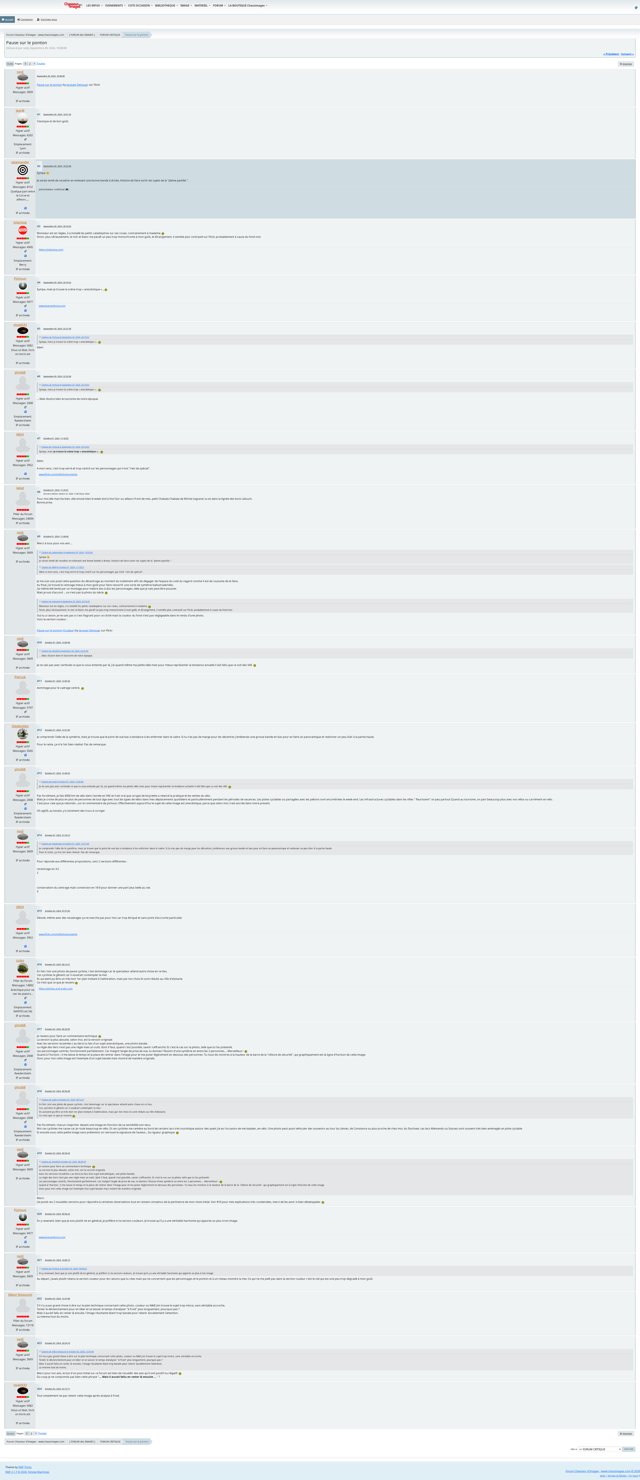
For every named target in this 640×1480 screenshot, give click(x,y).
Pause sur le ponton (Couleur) (55, 630)
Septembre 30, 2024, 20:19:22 (57, 282)
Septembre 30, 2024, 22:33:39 (57, 376)
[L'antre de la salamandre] (25, 208)
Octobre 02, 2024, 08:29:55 (57, 1029)
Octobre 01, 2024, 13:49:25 (57, 773)
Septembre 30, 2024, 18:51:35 (57, 114)
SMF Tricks (25, 1467)
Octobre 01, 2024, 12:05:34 (57, 681)
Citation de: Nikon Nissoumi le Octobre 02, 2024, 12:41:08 (68, 1351)
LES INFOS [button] (93, 5)
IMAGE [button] (185, 5)
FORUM (218, 5)
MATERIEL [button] (201, 5)
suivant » (627, 54)
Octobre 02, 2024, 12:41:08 (57, 1298)
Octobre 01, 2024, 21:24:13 (57, 835)
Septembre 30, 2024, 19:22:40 (57, 166)
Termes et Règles (617, 1475)
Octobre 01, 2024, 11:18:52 (55, 438)
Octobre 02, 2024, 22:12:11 (57, 1389)
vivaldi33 (20, 324)
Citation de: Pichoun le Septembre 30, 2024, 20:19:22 (65, 337)
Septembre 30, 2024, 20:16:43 (57, 226)
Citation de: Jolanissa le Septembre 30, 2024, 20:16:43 (66, 601)
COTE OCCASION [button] (139, 5)
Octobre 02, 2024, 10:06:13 (57, 1260)
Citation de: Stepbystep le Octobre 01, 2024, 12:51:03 (65, 843)
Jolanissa (20, 222)
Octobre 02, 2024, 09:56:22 (57, 1214)
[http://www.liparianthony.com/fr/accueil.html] (25, 311)
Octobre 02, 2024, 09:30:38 (57, 1091)
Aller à (574, 1449)
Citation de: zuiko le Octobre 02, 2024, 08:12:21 (63, 1099)
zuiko (20, 960)
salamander (20, 162)
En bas (10, 64)
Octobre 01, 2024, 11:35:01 (55, 490)
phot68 (20, 372)
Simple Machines (38, 1472)
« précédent (611, 54)
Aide (602, 1475)
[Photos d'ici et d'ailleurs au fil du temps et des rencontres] (25, 1003)
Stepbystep (20, 726)
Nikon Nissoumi (20, 1294)
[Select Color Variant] (636, 8)
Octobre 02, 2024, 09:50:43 (57, 1153)
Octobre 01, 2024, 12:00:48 (57, 642)
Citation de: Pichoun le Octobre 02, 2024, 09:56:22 (64, 1268)
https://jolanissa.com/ (51, 249)
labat (20, 488)
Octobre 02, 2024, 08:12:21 (57, 964)
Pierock (20, 677)
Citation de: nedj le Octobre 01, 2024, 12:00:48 (62, 781)
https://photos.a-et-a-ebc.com (55, 988)
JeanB (20, 110)
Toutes (41, 63)
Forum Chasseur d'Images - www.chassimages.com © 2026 (603, 1471)
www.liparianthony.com (52, 305)
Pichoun (20, 278)
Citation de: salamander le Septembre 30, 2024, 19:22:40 (67, 552)
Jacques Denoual (77, 85)
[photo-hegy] (25, 412)
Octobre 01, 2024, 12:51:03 (57, 730)
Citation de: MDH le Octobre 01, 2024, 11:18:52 (63, 567)
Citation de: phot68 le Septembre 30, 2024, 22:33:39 (65, 651)
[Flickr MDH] (25, 474)
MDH (20, 434)
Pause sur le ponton (49, 85)
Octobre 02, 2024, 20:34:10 (57, 1343)
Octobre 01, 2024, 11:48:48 (55, 536)
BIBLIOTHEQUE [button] (165, 5)
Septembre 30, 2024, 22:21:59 (57, 328)
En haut (11, 1433)
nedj (20, 72)
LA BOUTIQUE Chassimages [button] (246, 5)
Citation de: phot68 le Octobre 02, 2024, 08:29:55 (64, 1161)
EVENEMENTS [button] (114, 5)
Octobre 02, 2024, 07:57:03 (57, 911)
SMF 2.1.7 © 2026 (16, 1472)
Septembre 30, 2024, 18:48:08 (51, 76)
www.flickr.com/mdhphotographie (58, 474)
